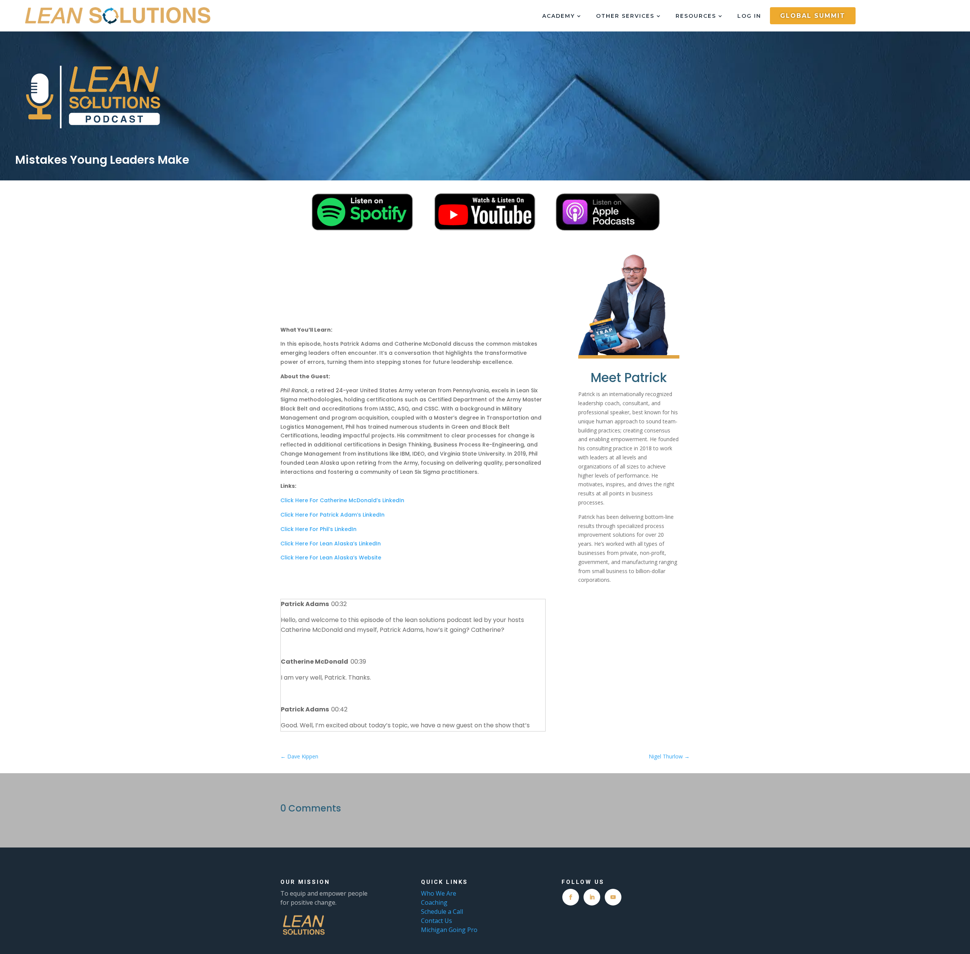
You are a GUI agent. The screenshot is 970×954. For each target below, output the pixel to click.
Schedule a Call (442, 911)
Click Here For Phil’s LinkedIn (318, 529)
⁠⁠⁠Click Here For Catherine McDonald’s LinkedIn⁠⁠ (342, 500)
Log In (749, 16)
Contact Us (436, 920)
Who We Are (438, 893)
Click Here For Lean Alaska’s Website (330, 557)
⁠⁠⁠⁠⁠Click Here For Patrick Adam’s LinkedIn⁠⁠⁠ (332, 515)
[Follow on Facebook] (570, 897)
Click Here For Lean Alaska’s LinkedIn (330, 543)
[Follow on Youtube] (613, 897)
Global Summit (812, 15)
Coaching (435, 902)
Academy (558, 16)
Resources (696, 16)
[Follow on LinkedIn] (592, 897)
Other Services (625, 16)
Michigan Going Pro (449, 930)
